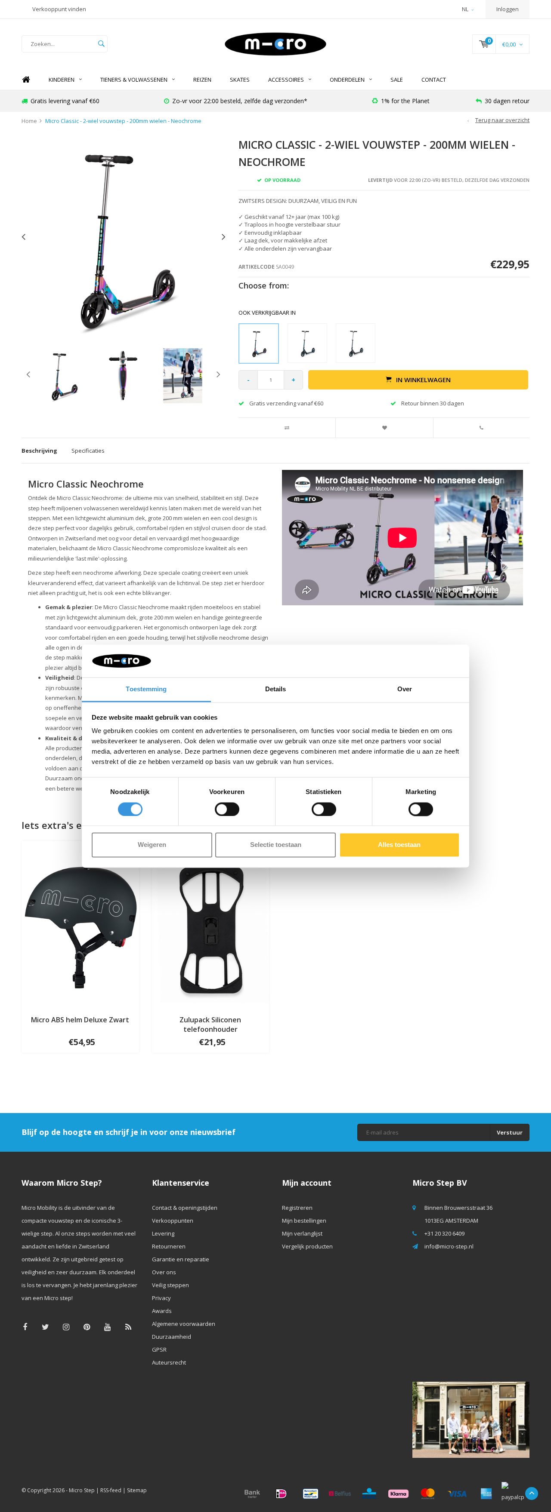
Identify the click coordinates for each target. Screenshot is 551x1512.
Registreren (297, 1207)
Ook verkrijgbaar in (267, 312)
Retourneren (169, 1246)
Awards (162, 1311)
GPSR (159, 1349)
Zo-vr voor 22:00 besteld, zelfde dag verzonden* (239, 101)
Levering (163, 1233)
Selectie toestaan (275, 845)
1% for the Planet (405, 101)
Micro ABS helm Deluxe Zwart (80, 1019)
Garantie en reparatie (180, 1259)
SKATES (240, 79)
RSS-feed (110, 1490)
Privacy (161, 1298)
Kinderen (61, 79)
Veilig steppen (170, 1285)
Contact (433, 79)
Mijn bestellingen (304, 1220)
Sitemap (137, 1490)
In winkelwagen (423, 379)
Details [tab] (275, 689)
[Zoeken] (101, 43)
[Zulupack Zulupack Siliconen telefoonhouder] (210, 924)
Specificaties (88, 450)
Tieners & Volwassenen (133, 79)
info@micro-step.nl (449, 1246)
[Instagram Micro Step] (66, 1327)
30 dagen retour (507, 101)
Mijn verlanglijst (302, 1233)
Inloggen (507, 9)
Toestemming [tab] (146, 689)
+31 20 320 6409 (444, 1233)
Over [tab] (404, 689)
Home (26, 79)
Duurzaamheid (171, 1336)
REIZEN (202, 79)
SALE (396, 79)
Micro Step (82, 1490)
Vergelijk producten (307, 1246)
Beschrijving (39, 450)
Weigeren (152, 845)
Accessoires (286, 79)
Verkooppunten (172, 1220)
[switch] (227, 809)
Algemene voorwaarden (183, 1324)
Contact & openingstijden (184, 1207)
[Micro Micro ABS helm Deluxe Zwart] (80, 924)
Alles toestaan (399, 845)
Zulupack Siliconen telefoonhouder (210, 1024)
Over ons (164, 1272)
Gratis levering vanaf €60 (65, 101)
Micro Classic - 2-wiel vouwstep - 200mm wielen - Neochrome (123, 121)
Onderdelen (347, 79)
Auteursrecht (169, 1362)
